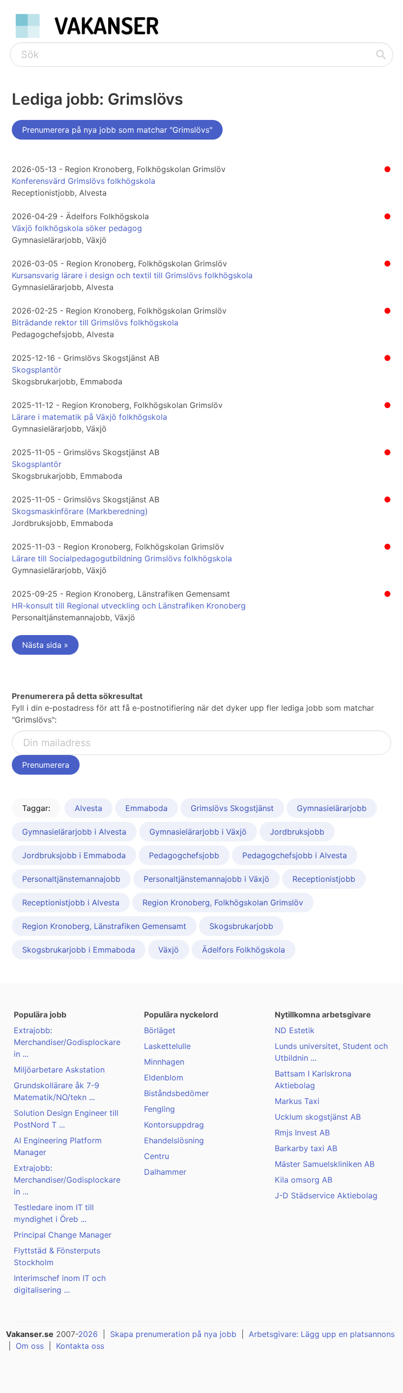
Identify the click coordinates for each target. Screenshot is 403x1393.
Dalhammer (165, 1172)
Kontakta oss (80, 1346)
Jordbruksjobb (297, 832)
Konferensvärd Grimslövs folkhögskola (83, 181)
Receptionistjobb (323, 879)
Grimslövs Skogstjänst (232, 808)
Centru (156, 1156)
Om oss (30, 1346)
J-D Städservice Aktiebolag (326, 1195)
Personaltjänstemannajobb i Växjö (206, 879)
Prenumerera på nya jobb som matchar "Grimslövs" (117, 130)
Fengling (159, 1109)
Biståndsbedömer (176, 1093)
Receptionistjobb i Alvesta (70, 902)
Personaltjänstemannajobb (71, 879)
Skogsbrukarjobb (241, 926)
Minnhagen (164, 1062)
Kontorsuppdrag (174, 1125)
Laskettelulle (167, 1046)
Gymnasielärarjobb (332, 808)
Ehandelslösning (174, 1140)
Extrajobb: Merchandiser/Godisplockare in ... (67, 1042)
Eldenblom (163, 1077)
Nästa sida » (45, 645)
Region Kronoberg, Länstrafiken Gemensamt (104, 926)
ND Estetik (295, 1030)
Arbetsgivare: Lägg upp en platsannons (322, 1334)
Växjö (168, 950)
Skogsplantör (36, 370)
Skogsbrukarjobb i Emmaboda (78, 950)
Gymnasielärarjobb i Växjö (198, 832)
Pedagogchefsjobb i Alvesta (294, 855)
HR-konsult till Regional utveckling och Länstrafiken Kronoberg (129, 605)
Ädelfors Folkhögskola (243, 950)
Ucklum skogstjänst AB (318, 1117)
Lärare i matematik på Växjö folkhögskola (89, 417)
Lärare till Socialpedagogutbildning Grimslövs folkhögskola (122, 558)
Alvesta (88, 808)
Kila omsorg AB (303, 1180)
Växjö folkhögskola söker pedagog (77, 228)
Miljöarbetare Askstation (59, 1069)
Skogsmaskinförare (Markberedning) (80, 511)
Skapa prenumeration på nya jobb (173, 1334)
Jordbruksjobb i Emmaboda (74, 855)
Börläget (159, 1030)
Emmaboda (146, 808)
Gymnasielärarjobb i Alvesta (74, 832)
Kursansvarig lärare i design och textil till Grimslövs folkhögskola (132, 275)
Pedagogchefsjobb (184, 855)
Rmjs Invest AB (302, 1132)
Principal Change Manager (63, 1235)
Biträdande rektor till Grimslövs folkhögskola (95, 322)
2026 (88, 1334)
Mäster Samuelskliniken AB (324, 1164)
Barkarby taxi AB (306, 1148)
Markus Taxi (297, 1101)
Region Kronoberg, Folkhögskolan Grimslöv (223, 902)
